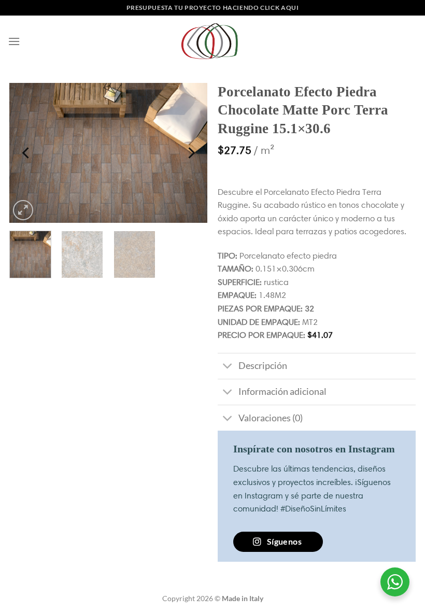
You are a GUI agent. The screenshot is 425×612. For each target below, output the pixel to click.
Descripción (262, 365)
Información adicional (282, 391)
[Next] (190, 153)
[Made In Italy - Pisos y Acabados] (212, 41)
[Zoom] (23, 210)
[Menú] (14, 41)
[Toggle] (228, 367)
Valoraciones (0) (270, 417)
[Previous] (26, 153)
